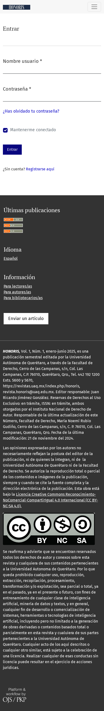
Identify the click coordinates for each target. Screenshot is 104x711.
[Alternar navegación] (94, 7)
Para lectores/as (18, 286)
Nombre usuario (22, 61)
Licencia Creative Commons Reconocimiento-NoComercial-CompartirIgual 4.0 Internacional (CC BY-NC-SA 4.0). (50, 500)
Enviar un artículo (26, 318)
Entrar (12, 149)
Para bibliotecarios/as (23, 298)
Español (11, 258)
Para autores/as (17, 292)
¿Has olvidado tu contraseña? (31, 111)
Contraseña (17, 89)
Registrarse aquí (40, 169)
